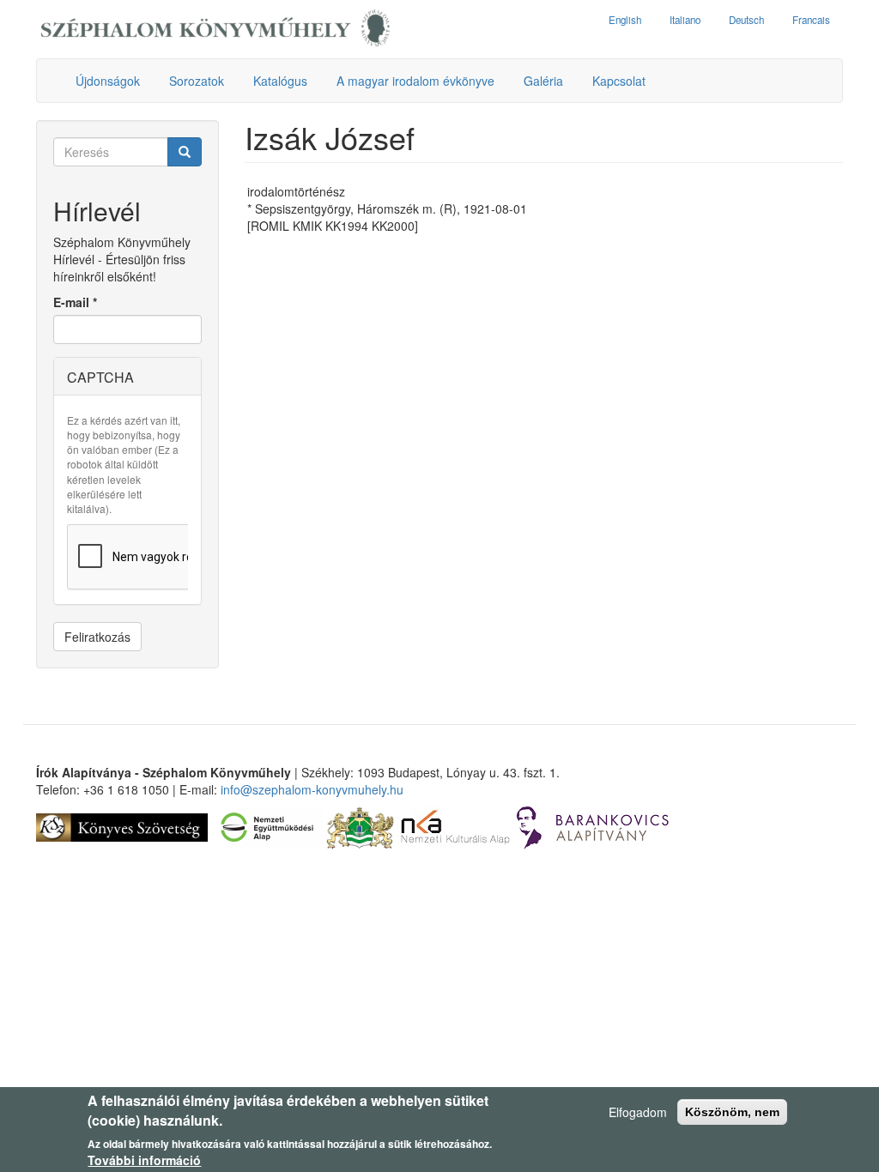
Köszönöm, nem (732, 1112)
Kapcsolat (619, 80)
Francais (811, 20)
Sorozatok (196, 80)
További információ (144, 1160)
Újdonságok (108, 80)
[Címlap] (215, 29)
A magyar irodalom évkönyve (415, 80)
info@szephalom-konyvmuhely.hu (312, 789)
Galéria (543, 80)
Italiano (685, 20)
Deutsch (746, 20)
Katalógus (280, 80)
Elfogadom (638, 1112)
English (625, 20)
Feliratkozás (97, 636)
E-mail (75, 302)
